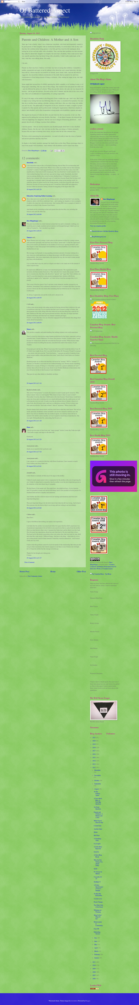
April (96, 948)
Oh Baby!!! (97, 882)
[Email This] (55, 151)
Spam (95, 869)
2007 (94, 975)
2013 (94, 764)
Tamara (29, 237)
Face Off (96, 929)
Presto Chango (98, 902)
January (96, 958)
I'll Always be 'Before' (98, 873)
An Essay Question (97, 808)
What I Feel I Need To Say (98, 822)
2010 (94, 965)
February (97, 954)
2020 (94, 741)
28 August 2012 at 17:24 (34, 452)
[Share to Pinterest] (63, 151)
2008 (94, 972)
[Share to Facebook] (61, 151)
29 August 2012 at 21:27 (34, 558)
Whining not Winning (97, 911)
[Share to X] (59, 151)
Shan (28, 427)
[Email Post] (51, 150)
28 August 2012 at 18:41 (34, 466)
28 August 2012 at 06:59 (34, 298)
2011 (94, 962)
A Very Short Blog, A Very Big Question (98, 801)
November (97, 775)
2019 (94, 744)
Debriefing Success (97, 933)
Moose (29, 329)
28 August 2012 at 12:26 (34, 439)
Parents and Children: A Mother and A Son (98, 815)
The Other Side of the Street (98, 906)
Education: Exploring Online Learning (39, 196)
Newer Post (24, 571)
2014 (94, 761)
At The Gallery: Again (97, 793)
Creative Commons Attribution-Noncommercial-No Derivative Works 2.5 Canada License (103, 566)
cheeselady (30, 162)
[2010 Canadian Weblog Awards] (113, 491)
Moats (96, 832)
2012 (94, 767)
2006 (94, 979)
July (95, 938)
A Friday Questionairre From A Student (98, 887)
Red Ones (97, 835)
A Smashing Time (97, 839)
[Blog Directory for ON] (94, 989)
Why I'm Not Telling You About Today (98, 862)
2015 (94, 757)
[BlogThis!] (57, 151)
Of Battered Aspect (45, 10)
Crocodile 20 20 (98, 878)
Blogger (87, 1001)
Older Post (81, 571)
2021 (94, 737)
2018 (94, 747)
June (95, 941)
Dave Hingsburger (32, 221)
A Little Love (98, 899)
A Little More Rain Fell (98, 848)
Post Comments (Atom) (35, 576)
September (97, 784)
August (96, 789)
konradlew (74, 1001)
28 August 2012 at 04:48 (34, 214)
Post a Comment (29, 562)
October (97, 780)
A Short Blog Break (98, 856)
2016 (94, 754)
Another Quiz (98, 829)
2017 (94, 751)
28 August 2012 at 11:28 (34, 421)
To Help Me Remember (98, 895)
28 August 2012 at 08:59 (34, 323)
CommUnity (97, 826)
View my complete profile (98, 226)
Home (53, 571)
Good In (96, 852)
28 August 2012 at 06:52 (34, 231)
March (96, 951)
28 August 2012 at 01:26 (34, 189)
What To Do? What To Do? (98, 917)
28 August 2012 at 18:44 (34, 508)
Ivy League (97, 844)
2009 (94, 969)
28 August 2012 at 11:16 (34, 383)
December (97, 770)
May (95, 944)
